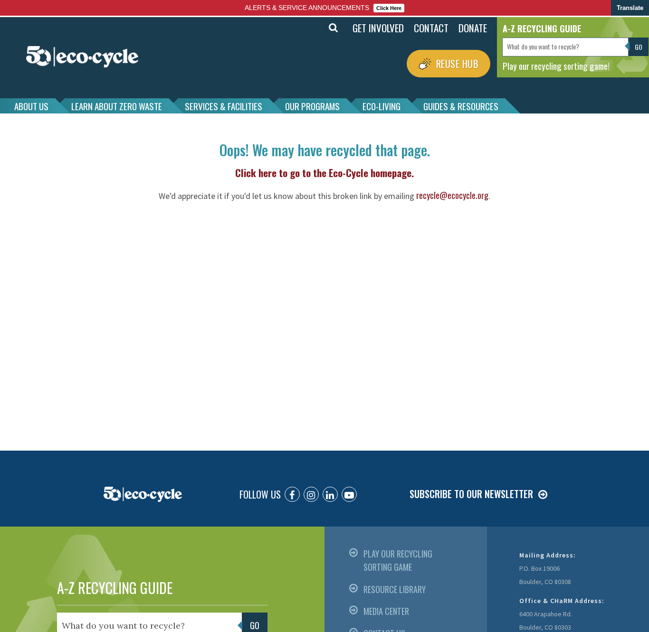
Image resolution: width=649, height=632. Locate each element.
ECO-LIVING (382, 106)
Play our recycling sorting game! (556, 65)
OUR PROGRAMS (312, 106)
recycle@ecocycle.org (452, 195)
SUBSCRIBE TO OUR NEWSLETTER (471, 494)
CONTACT (431, 27)
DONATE (472, 27)
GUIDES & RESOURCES (460, 106)
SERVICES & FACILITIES (223, 106)
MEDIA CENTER (386, 611)
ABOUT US (31, 106)
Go (312, 28)
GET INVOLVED (378, 27)
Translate (630, 7)
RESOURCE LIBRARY (394, 589)
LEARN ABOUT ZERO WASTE (116, 106)
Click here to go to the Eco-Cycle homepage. (324, 172)
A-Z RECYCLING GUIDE (114, 587)
